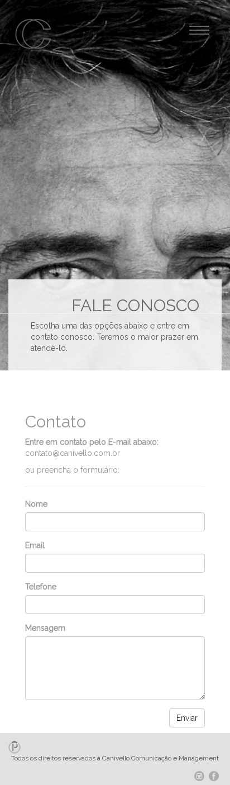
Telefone (40, 586)
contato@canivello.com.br (72, 453)
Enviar (187, 717)
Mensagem (45, 628)
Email (35, 545)
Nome (36, 503)
